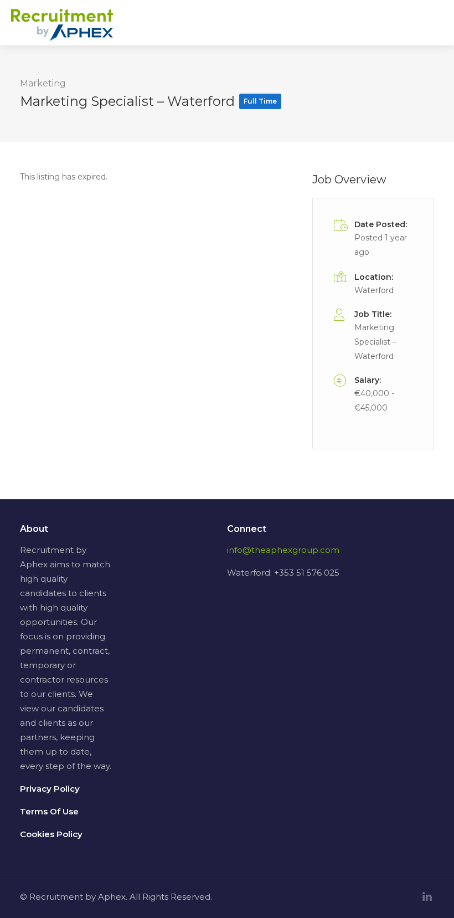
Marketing (43, 83)
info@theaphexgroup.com (283, 550)
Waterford (374, 290)
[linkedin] (427, 897)
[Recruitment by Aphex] (62, 31)
